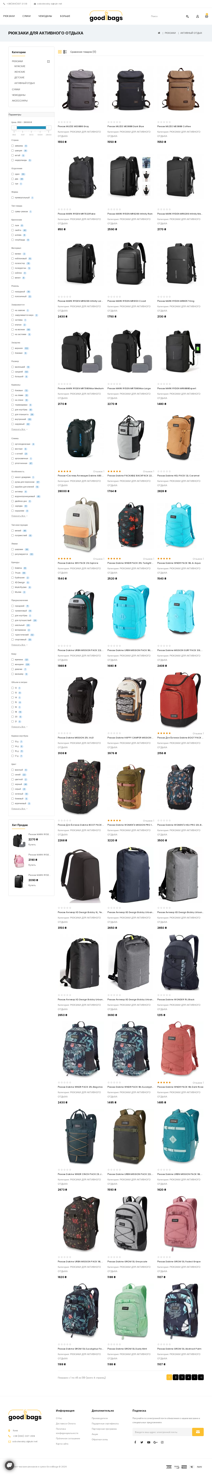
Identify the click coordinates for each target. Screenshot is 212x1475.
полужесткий (22, 535)
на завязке (21, 310)
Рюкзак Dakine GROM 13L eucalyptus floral (81, 1348)
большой (20, 376)
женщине (21, 664)
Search (187, 16)
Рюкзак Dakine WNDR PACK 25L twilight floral (132, 563)
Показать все (18, 429)
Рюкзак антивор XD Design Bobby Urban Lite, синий (135, 912)
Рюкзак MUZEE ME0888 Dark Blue (125, 126)
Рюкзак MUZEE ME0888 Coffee (174, 126)
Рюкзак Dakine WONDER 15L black (176, 999)
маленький (21, 366)
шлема (19, 235)
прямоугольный (23, 197)
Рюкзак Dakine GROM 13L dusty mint (127, 1348)
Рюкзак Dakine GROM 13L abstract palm (179, 1348)
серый (19, 789)
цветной (20, 779)
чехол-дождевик (23, 477)
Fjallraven (21, 577)
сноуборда (21, 239)
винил (19, 277)
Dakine (20, 568)
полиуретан (22, 268)
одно (19, 174)
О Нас (59, 1418)
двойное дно (22, 501)
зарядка (20, 506)
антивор (20, 491)
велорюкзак (21, 630)
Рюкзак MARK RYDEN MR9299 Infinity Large (81, 301)
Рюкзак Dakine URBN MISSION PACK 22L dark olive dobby (139, 1174)
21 (17, 721)
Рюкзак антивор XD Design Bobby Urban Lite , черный (87, 999)
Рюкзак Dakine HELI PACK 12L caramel (178, 475)
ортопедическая (24, 444)
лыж (18, 225)
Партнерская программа (104, 1428)
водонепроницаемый (27, 496)
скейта (20, 230)
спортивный (22, 639)
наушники (21, 510)
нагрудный (21, 291)
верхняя (21, 348)
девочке (20, 669)
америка (20, 145)
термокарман (22, 404)
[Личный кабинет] (197, 16)
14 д (18, 746)
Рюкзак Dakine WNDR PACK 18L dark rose (180, 1086)
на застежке (22, 334)
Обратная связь (100, 1439)
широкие (21, 549)
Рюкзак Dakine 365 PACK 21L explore (78, 563)
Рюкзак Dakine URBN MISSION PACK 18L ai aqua (133, 650)
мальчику (20, 674)
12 (17, 687)
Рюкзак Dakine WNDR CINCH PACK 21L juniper (83, 1174)
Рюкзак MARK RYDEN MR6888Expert (176, 388)
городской (21, 606)
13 (17, 692)
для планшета (23, 414)
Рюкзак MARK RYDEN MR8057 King (175, 301)
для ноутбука (22, 409)
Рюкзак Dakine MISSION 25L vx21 (76, 737)
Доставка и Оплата (66, 1423)
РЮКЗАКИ (9, 16)
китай (19, 155)
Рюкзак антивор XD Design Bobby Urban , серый (134, 999)
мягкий (20, 530)
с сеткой (20, 453)
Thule (19, 572)
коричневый (22, 803)
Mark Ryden (22, 587)
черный (20, 784)
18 (17, 711)
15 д (18, 751)
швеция (20, 150)
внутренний (22, 419)
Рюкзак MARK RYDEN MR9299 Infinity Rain (130, 213)
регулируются (23, 554)
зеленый (20, 793)
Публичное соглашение (68, 1438)
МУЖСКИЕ (19, 66)
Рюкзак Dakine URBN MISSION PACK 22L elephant (85, 650)
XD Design (21, 582)
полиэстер (21, 263)
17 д (18, 755)
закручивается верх (25, 315)
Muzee (19, 592)
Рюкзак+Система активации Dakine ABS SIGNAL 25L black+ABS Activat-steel (100, 475)
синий (19, 774)
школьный (21, 625)
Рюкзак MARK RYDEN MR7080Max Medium (81, 388)
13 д (18, 741)
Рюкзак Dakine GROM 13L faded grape (179, 1261)
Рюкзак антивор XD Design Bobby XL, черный (82, 912)
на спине (20, 400)
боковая (20, 353)
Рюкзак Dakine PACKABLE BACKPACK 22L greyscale (136, 475)
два (18, 178)
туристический (23, 634)
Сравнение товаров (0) (83, 51)
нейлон (19, 272)
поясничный (22, 296)
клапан (19, 324)
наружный (21, 424)
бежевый (20, 798)
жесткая (20, 448)
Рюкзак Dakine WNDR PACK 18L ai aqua (179, 563)
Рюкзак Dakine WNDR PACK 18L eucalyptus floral (134, 1086)
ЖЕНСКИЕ (19, 71)
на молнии (22, 329)
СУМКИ (26, 16)
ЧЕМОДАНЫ (45, 16)
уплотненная (23, 463)
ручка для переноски (26, 482)
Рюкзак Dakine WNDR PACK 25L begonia (80, 1086)
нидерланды (22, 160)
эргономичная (22, 458)
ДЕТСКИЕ (19, 77)
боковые (20, 390)
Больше (65, 16)
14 (17, 697)
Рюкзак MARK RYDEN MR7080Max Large (50, 834)
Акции (95, 1434)
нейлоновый (22, 258)
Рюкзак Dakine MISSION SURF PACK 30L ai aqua (183, 650)
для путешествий (25, 620)
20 (17, 716)
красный (20, 769)
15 (17, 702)
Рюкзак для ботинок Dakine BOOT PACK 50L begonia (87, 824)
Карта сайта (62, 1443)
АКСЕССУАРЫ (19, 100)
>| (201, 1377)
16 (17, 707)
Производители (100, 1418)
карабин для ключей (26, 486)
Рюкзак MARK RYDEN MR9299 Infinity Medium (182, 213)
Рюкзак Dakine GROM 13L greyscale (127, 1261)
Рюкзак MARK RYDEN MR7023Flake (76, 213)
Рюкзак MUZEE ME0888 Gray (73, 126)
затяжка (20, 319)
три (17, 183)
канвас (19, 253)
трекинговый (22, 610)
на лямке (20, 395)
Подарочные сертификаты (105, 1423)
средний (21, 371)
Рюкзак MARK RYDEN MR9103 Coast (126, 301)
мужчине (21, 659)
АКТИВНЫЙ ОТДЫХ (191, 33)
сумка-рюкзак (22, 211)
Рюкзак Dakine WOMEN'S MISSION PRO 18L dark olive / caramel (143, 824)
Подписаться (198, 1432)
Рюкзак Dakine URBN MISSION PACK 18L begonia (84, 1261)
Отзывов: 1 (98, 471)
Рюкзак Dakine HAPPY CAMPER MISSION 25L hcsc (134, 737)
